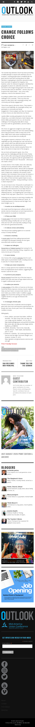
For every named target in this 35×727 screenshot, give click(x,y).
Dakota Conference (11, 348)
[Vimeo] (24, 2)
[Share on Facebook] (23, 45)
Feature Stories (7, 27)
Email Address (7, 643)
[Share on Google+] (29, 45)
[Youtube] (28, 2)
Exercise (19, 348)
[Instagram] (18, 2)
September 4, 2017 (5, 47)
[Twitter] (21, 2)
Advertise (4, 710)
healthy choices (6, 350)
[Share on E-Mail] (32, 45)
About (3, 700)
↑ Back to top (17, 724)
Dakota (3, 348)
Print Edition (5, 707)
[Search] (3, 2)
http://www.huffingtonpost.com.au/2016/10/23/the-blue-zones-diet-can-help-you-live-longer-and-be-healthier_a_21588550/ (20, 324)
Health (23, 348)
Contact (4, 704)
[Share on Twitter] (26, 45)
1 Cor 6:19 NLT (28, 194)
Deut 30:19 (20, 194)
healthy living (14, 350)
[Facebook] (14, 2)
